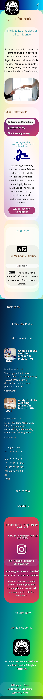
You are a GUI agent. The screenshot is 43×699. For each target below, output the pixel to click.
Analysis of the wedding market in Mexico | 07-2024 (21, 406)
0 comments (10, 390)
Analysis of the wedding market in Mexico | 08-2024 (21, 356)
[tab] (20, 122)
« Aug (7, 478)
